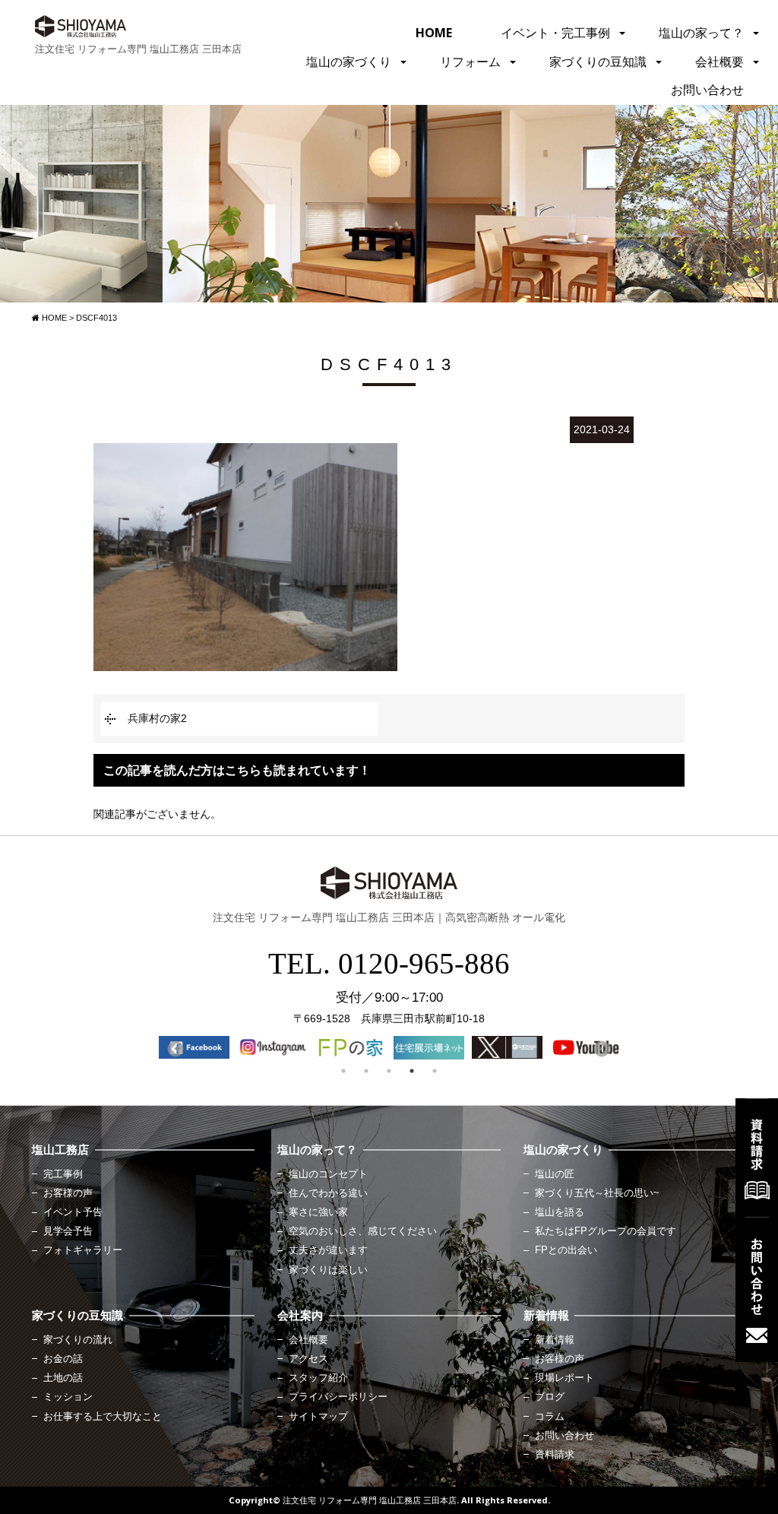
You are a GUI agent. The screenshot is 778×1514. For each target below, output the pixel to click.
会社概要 (719, 61)
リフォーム (470, 61)
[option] (194, 1047)
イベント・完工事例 (555, 32)
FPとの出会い (566, 1250)
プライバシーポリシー (338, 1397)
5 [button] (434, 1070)
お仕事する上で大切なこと (102, 1416)
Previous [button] (174, 1048)
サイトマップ (318, 1416)
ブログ (550, 1397)
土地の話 (63, 1378)
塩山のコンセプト (328, 1174)
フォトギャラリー (82, 1250)
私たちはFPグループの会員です (605, 1231)
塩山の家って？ (701, 32)
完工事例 (63, 1174)
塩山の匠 (554, 1174)
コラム (550, 1416)
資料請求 (554, 1454)
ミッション (68, 1397)
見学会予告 (68, 1231)
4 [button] (411, 1070)
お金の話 (63, 1359)
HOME (434, 32)
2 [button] (366, 1070)
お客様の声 (68, 1193)
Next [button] (600, 1048)
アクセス (308, 1359)
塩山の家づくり (348, 61)
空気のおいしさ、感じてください (363, 1231)
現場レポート (564, 1378)
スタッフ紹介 (318, 1378)
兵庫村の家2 (157, 718)
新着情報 (554, 1340)
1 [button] (343, 1070)
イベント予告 (73, 1212)
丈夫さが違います (328, 1250)
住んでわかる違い (328, 1193)
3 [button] (389, 1070)
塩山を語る (559, 1212)
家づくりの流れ (77, 1340)
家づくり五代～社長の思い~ (597, 1193)
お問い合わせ (707, 89)
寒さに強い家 (318, 1212)
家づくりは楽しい (328, 1270)
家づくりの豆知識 (598, 61)
